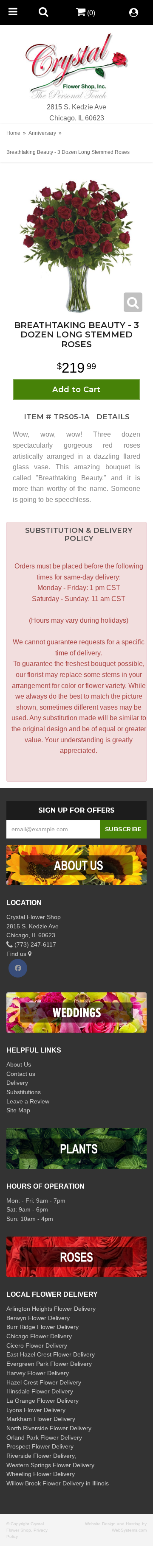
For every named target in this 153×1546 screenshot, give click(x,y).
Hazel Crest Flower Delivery (43, 1382)
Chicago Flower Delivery (39, 1336)
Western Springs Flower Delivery (50, 1465)
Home (13, 133)
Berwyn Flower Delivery (38, 1318)
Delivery (17, 1082)
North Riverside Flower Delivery (48, 1428)
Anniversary (42, 133)
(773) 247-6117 (34, 944)
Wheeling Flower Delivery (40, 1474)
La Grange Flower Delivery (42, 1400)
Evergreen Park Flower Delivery (49, 1363)
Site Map (18, 1110)
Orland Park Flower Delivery (44, 1437)
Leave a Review (27, 1101)
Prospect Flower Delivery (40, 1446)
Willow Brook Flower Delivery (45, 1483)
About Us (18, 1064)
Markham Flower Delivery (40, 1418)
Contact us (20, 1073)
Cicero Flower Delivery (36, 1345)
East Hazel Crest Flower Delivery (50, 1354)
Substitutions (23, 1092)
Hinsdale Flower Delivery (39, 1391)
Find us (17, 953)
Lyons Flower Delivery (35, 1410)
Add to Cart (76, 389)
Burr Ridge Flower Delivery (42, 1326)
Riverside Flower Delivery (40, 1455)
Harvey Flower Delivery (37, 1373)
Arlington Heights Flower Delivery (51, 1308)
